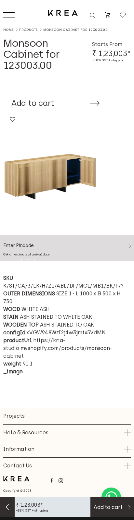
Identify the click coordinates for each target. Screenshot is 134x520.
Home (8, 30)
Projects (13, 416)
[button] (12, 120)
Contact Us (17, 466)
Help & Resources (25, 432)
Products (28, 29)
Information (18, 449)
